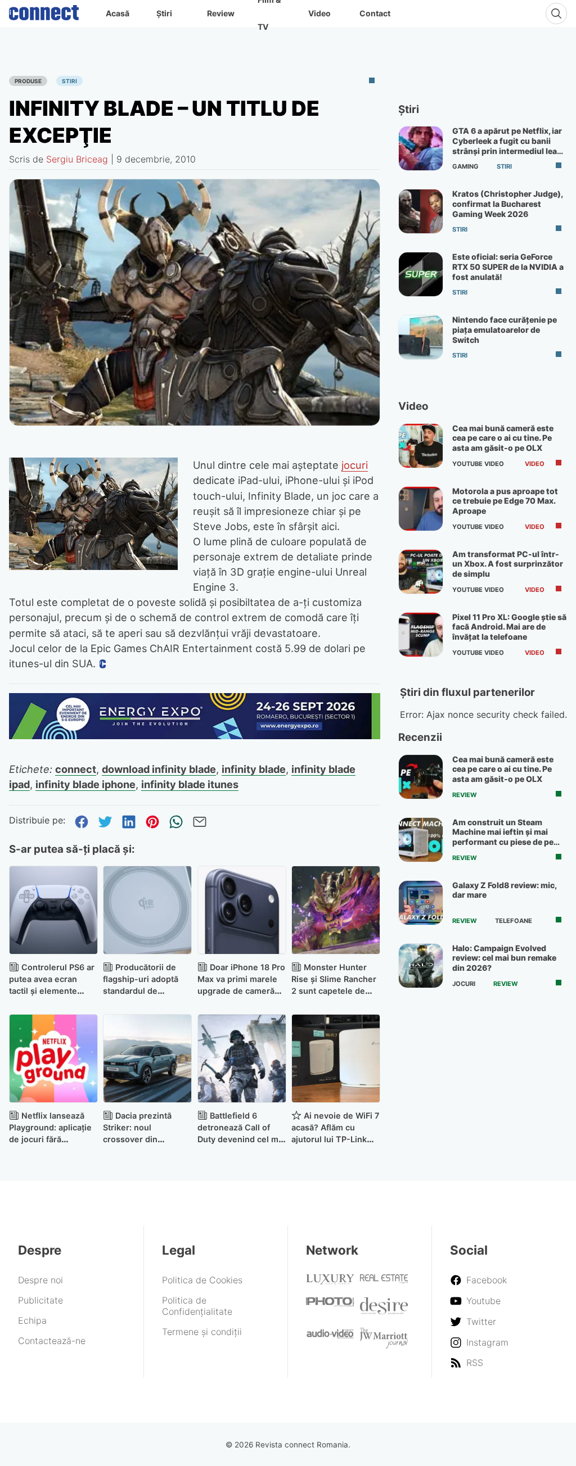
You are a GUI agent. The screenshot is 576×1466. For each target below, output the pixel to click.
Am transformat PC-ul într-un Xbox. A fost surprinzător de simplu (507, 563)
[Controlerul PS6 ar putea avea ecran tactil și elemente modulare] (53, 910)
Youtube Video (478, 464)
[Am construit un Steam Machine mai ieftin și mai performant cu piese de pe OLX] (420, 839)
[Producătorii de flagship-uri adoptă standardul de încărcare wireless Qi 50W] (147, 910)
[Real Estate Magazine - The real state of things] (384, 1280)
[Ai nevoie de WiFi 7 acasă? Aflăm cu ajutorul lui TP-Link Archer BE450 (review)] (335, 1058)
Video (319, 13)
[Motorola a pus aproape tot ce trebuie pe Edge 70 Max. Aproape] (420, 508)
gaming (465, 166)
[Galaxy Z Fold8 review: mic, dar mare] (420, 902)
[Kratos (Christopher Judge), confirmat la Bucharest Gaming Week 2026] (420, 211)
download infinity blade (159, 769)
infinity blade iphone (85, 784)
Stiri (69, 81)
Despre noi (40, 1280)
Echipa (32, 1320)
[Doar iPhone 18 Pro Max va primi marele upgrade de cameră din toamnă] (241, 910)
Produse (28, 81)
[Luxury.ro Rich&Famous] (330, 1281)
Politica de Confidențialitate (197, 1306)
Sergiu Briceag (77, 159)
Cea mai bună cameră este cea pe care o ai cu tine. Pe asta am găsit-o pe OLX (503, 438)
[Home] (44, 10)
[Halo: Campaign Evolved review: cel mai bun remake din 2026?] (420, 965)
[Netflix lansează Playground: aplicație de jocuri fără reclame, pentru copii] (53, 1058)
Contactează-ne (52, 1340)
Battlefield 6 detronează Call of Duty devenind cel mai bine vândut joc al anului (241, 1139)
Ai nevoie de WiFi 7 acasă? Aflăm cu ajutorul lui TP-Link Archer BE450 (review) (335, 1139)
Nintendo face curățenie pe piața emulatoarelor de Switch (504, 329)
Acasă (117, 13)
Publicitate (40, 1300)
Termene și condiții (202, 1331)
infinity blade (254, 769)
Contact (374, 13)
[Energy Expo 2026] (194, 735)
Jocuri (463, 984)
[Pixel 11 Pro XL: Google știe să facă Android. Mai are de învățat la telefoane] (420, 634)
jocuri (354, 465)
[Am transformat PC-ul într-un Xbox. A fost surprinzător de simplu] (420, 571)
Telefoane (513, 921)
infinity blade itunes (189, 784)
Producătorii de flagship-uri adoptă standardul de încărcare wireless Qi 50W (145, 990)
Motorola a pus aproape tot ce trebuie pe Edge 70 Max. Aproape (505, 500)
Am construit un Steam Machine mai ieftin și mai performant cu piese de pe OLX (503, 837)
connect (75, 769)
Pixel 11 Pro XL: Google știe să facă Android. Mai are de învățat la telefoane (509, 626)
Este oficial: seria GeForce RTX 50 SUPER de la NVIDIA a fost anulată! (508, 266)
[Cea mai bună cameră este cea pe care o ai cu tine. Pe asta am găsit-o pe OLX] (420, 445)
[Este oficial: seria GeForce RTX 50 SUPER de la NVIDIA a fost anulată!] (420, 274)
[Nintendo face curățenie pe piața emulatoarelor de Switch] (420, 337)
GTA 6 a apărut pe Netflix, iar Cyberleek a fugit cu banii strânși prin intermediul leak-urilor (508, 145)
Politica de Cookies (202, 1280)
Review (221, 13)
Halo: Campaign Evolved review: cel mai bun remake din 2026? (504, 957)
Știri (164, 13)
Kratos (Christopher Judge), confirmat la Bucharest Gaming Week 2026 (507, 203)
